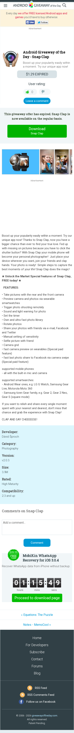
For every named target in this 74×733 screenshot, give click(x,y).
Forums (37, 666)
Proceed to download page (37, 598)
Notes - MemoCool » (37, 625)
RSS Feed (41, 688)
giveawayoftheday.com (44, 715)
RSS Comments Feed (41, 695)
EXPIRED (37, 74)
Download (37, 131)
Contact (37, 659)
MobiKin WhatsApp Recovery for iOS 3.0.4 (41, 557)
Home (37, 638)
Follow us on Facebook (40, 701)
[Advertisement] (37, 39)
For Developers (37, 645)
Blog (37, 673)
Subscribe (37, 652)
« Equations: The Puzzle (37, 615)
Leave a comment (37, 101)
